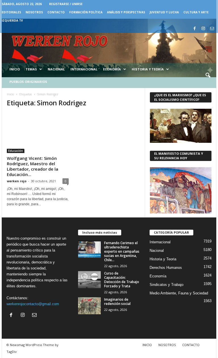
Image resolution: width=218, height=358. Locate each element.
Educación (15, 151)
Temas (31, 69)
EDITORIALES (11, 12)
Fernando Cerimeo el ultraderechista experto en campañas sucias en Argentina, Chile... (121, 251)
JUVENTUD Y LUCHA (164, 12)
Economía (112, 69)
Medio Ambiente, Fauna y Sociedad (179, 293)
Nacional (56, 69)
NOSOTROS (34, 12)
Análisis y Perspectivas (126, 12)
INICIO (147, 345)
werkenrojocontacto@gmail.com (33, 304)
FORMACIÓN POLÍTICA (85, 12)
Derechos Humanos (166, 267)
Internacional (83, 69)
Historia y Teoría (148, 69)
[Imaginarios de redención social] (89, 305)
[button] (208, 75)
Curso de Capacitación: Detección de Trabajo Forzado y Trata (121, 279)
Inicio (14, 69)
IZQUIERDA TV (12, 20)
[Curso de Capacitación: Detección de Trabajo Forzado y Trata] (89, 279)
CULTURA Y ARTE (196, 12)
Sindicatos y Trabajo (166, 284)
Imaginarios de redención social (117, 301)
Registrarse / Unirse (66, 4)
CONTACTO (56, 12)
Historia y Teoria (163, 259)
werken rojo (16, 181)
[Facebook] (194, 29)
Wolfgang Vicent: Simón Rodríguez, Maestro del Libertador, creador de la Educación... (32, 166)
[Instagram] (203, 29)
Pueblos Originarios (28, 81)
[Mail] (212, 29)
